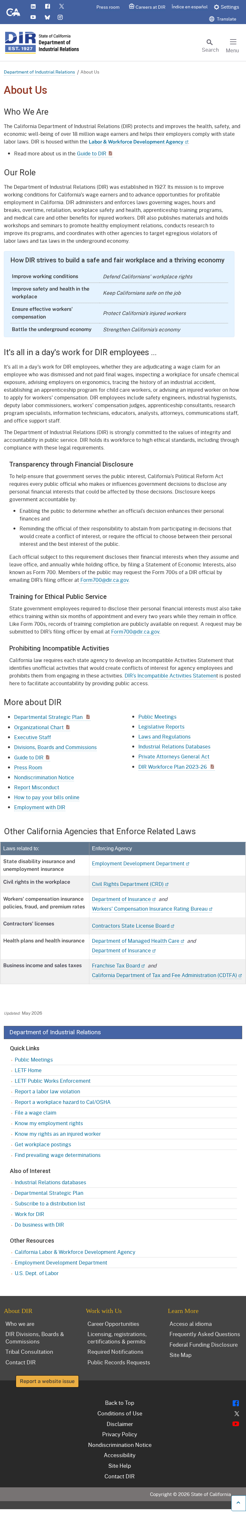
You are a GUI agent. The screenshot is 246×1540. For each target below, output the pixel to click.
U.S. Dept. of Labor (37, 1273)
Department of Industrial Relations (39, 71)
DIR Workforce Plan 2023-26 (173, 766)
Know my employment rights (49, 1123)
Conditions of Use (119, 1413)
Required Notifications (115, 1351)
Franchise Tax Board (116, 965)
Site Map (180, 1355)
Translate (226, 18)
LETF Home (28, 1070)
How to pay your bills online (46, 797)
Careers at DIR (150, 7)
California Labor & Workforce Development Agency (75, 1252)
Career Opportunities (113, 1323)
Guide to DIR (91, 153)
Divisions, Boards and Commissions (55, 747)
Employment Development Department (138, 863)
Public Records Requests (118, 1362)
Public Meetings (157, 716)
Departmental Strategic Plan (49, 717)
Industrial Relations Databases (174, 746)
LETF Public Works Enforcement (53, 1080)
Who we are (19, 1323)
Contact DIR (20, 1362)
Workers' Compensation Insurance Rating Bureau (150, 908)
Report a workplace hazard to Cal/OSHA (63, 1102)
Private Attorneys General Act (173, 756)
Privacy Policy (119, 1434)
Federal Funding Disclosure (203, 1344)
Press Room (28, 767)
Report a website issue (47, 1381)
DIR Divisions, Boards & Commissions (34, 1337)
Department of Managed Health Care (135, 940)
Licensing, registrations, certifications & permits (117, 1337)
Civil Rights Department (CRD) (128, 884)
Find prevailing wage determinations (58, 1155)
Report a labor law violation (47, 1091)
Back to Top (119, 1402)
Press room (107, 7)
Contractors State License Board (130, 925)
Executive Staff (32, 737)
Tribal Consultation (29, 1351)
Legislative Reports (161, 726)
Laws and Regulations (164, 736)
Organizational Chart (39, 727)
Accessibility (119, 1455)
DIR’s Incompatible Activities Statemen (169, 675)
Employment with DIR (39, 807)
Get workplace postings (43, 1144)
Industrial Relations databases (50, 1182)
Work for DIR (29, 1214)
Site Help (119, 1465)
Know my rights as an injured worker (58, 1133)
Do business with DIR (39, 1224)
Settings (230, 6)
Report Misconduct (36, 787)
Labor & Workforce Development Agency (136, 142)
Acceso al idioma (190, 1323)
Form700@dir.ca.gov (103, 579)
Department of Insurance (121, 899)
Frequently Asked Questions (204, 1334)
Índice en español (190, 6)
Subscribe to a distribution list (50, 1203)
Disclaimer (120, 1424)
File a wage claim (35, 1112)
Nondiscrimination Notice (44, 777)
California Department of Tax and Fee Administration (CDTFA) (164, 975)
